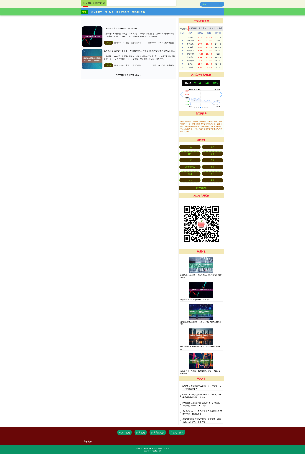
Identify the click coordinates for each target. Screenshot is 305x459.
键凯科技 (190, 54)
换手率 (220, 28)
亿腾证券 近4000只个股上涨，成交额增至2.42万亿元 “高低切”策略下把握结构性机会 (139, 51)
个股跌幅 (193, 28)
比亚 (190, 160)
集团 (190, 173)
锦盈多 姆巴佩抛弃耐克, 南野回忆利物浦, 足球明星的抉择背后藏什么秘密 (201, 396)
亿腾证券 (108, 42)
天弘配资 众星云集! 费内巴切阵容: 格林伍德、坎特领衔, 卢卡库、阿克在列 (201, 404)
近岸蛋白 (190, 50)
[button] (181, 94)
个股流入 (202, 28)
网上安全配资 (122, 11)
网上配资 (109, 11)
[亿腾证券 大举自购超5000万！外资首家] (92, 36)
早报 (212, 153)
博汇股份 (190, 40)
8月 (212, 167)
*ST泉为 (190, 67)
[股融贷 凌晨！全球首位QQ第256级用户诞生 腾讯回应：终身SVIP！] (201, 361)
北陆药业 (190, 57)
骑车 (190, 153)
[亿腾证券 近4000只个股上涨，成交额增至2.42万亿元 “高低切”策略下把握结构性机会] (92, 59)
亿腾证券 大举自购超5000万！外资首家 (120, 28)
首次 (212, 173)
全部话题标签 (201, 188)
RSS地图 (157, 448)
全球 (212, 147)
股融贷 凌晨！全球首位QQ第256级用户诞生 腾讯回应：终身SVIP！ (201, 372)
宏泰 (212, 160)
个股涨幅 (184, 28)
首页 (84, 11)
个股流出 (211, 28)
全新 (190, 147)
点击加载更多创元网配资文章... (129, 75)
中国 (212, 180)
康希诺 (190, 47)
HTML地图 (165, 448)
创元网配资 (96, 11)
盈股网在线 (190, 167)
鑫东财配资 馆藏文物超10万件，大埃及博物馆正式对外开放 (200, 323)
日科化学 (190, 60)
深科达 (190, 64)
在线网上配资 (138, 11)
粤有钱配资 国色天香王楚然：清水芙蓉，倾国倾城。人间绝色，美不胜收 (201, 420)
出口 (190, 180)
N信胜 (190, 37)
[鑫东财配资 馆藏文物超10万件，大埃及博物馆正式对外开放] (201, 312)
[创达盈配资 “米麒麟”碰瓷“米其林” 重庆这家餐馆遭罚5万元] (201, 336)
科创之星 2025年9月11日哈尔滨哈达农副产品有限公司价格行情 (201, 276)
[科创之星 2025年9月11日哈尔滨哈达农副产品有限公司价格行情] (201, 265)
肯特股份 (190, 44)
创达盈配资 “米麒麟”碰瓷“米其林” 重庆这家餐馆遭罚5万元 (200, 347)
